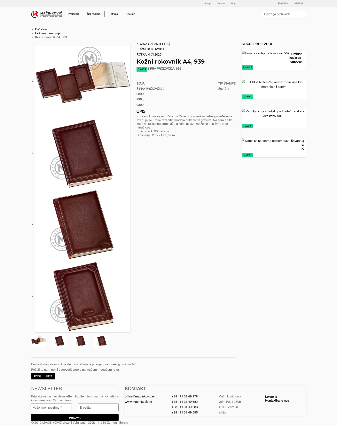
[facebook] (245, 3)
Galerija (113, 13)
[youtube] (268, 3)
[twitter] (253, 3)
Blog (233, 3)
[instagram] (261, 3)
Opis (141, 111)
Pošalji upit (43, 376)
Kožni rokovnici (150, 49)
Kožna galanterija (152, 44)
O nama (221, 3)
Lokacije (206, 3)
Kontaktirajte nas (277, 400)
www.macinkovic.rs (138, 401)
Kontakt (130, 13)
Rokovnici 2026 (149, 54)
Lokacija (271, 396)
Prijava (75, 417)
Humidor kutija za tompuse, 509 (295, 59)
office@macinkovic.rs (140, 396)
